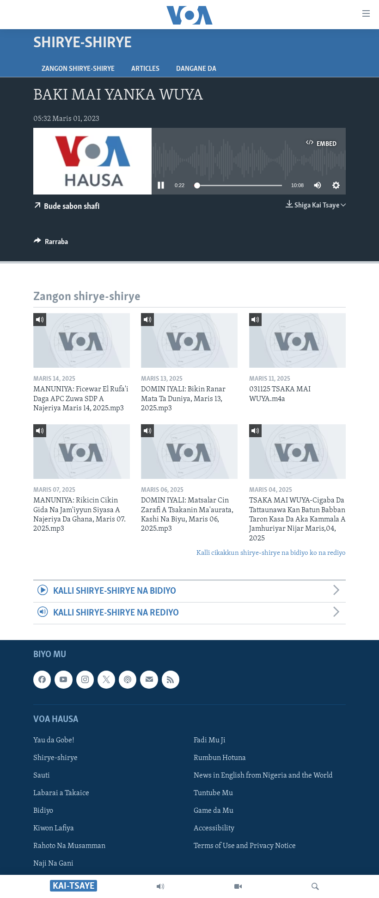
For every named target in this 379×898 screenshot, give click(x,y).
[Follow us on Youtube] (63, 680)
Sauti (41, 775)
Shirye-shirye (55, 758)
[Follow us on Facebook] (42, 680)
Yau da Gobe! (53, 740)
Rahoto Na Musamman (69, 846)
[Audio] (160, 886)
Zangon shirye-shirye (78, 69)
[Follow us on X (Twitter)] (106, 680)
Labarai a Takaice (61, 793)
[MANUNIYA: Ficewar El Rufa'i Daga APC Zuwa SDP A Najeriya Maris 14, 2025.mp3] (81, 340)
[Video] (238, 886)
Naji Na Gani (53, 864)
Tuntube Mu (213, 793)
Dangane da (196, 69)
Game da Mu (213, 811)
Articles (145, 69)
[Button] (51, 244)
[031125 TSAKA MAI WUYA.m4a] (297, 340)
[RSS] (170, 680)
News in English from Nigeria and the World (263, 775)
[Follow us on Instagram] (85, 680)
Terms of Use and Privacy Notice (245, 846)
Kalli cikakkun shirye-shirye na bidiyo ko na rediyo (271, 553)
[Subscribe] (149, 680)
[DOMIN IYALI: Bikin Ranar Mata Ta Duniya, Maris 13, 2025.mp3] (189, 340)
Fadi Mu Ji (210, 740)
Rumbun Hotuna (220, 758)
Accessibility (214, 829)
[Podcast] (127, 680)
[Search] (315, 886)
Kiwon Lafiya (53, 829)
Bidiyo (43, 811)
